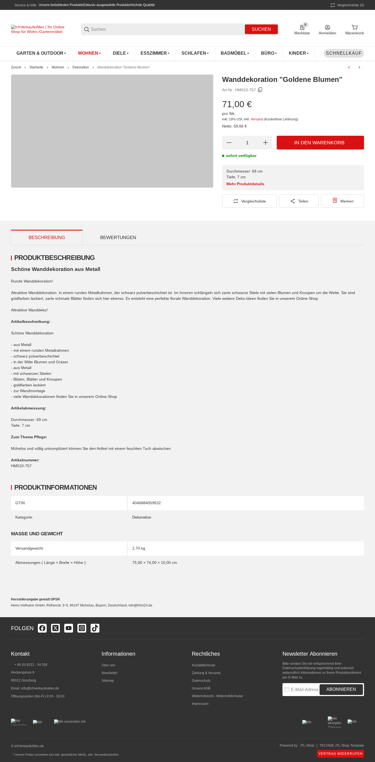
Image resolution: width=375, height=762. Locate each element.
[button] (359, 628)
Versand (257, 119)
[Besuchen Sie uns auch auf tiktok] (95, 628)
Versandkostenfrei (106, 754)
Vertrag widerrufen (340, 754)
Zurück (16, 67)
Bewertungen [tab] (118, 237)
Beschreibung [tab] (47, 237)
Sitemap (108, 681)
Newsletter (109, 673)
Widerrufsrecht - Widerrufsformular (217, 696)
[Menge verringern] (228, 142)
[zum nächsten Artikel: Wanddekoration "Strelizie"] (359, 67)
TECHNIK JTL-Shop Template (342, 745)
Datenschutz (201, 681)
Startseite (36, 67)
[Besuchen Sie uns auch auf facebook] (42, 628)
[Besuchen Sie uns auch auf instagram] (81, 628)
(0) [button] (350, 5)
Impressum (200, 704)
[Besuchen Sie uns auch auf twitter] (55, 628)
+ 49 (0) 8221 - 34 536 (30, 665)
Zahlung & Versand (206, 673)
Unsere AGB (201, 688)
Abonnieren (341, 689)
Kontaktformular (204, 665)
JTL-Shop (307, 745)
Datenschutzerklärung (298, 668)
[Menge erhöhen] (265, 142)
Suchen (261, 29)
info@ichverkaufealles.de (40, 688)
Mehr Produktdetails (245, 184)
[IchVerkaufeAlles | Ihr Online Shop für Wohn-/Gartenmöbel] (38, 29)
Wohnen (58, 67)
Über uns (108, 665)
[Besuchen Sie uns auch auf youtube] (68, 628)
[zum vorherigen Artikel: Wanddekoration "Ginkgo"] (349, 67)
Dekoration (80, 67)
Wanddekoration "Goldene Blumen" (123, 67)
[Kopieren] (260, 90)
